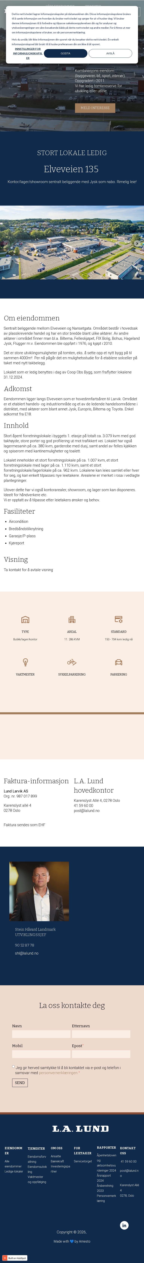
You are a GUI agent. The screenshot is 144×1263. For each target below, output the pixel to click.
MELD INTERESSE (95, 108)
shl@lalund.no (26, 953)
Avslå (110, 53)
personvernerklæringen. (58, 1073)
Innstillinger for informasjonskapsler (27, 53)
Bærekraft (57, 1161)
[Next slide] (137, 243)
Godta (65, 53)
